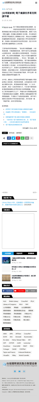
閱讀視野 (19, 253)
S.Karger (6, 349)
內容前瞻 (8, 253)
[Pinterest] (18, 138)
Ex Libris (6, 340)
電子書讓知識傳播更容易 (14, 125)
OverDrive (6, 346)
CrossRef (24, 301)
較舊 (34, 192)
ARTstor (18, 334)
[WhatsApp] (22, 138)
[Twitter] (14, 138)
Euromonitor (28, 337)
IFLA (32, 301)
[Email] (27, 138)
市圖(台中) (28, 313)
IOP (4, 343)
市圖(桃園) (6, 320)
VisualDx (6, 355)
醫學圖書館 (7, 323)
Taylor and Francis (9, 352)
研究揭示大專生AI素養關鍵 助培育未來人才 (24, 268)
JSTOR (11, 343)
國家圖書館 (7, 310)
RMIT (25, 346)
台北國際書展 (26, 307)
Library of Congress (9, 304)
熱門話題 (9, 9)
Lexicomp (27, 343)
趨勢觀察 (19, 133)
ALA (4, 301)
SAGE (14, 349)
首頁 (3, 9)
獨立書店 (27, 320)
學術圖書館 (17, 313)
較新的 (5, 192)
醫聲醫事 (31, 253)
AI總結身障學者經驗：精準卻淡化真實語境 (24, 259)
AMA (5, 334)
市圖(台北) (6, 317)
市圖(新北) (27, 317)
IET (29, 340)
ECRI (5, 337)
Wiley (14, 355)
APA (11, 334)
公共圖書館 (7, 307)
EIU (11, 337)
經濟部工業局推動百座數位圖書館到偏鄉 (19, 109)
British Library (13, 301)
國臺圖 (30, 310)
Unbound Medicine (24, 352)
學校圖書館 (7, 313)
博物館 (16, 307)
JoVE (19, 343)
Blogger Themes (17, 398)
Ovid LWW (16, 346)
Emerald (18, 337)
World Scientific (24, 355)
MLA (20, 304)
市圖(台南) (16, 317)
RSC (31, 346)
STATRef (22, 349)
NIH (27, 304)
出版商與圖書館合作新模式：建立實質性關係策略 (24, 277)
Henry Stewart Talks (18, 340)
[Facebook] (9, 138)
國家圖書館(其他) (19, 310)
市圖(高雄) (16, 320)
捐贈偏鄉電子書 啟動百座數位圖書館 (18, 117)
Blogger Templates (29, 398)
